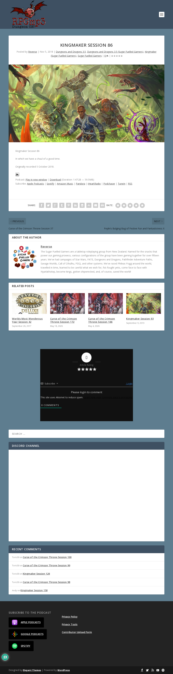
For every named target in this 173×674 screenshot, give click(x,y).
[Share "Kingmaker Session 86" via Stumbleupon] (88, 205)
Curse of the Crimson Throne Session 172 (63, 320)
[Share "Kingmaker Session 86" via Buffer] (82, 205)
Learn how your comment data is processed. (108, 397)
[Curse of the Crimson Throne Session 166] (105, 303)
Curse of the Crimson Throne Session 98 (46, 582)
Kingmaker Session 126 (36, 573)
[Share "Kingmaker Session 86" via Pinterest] (68, 205)
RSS (130, 183)
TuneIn (121, 183)
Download (55, 179)
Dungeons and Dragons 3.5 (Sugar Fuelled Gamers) (115, 51)
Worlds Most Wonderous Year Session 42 (27, 320)
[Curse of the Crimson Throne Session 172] (67, 303)
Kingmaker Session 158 (33, 590)
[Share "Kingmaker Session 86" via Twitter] (48, 205)
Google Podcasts (32, 634)
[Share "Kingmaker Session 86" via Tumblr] (61, 205)
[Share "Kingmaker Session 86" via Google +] (55, 205)
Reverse (32, 51)
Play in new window (36, 179)
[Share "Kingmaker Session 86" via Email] (95, 205)
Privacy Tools (69, 624)
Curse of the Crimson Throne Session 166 (101, 320)
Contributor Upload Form (77, 632)
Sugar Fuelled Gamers (90, 55)
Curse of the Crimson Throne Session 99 (46, 565)
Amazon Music (65, 183)
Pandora (80, 183)
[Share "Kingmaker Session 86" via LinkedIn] (75, 205)
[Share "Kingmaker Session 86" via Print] (102, 205)
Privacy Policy (70, 616)
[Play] (17, 175)
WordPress (63, 670)
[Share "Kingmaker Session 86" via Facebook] (41, 205)
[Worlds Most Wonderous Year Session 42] (29, 303)
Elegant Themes (32, 670)
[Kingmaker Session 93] (143, 303)
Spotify (50, 183)
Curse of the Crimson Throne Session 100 (47, 557)
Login (129, 383)
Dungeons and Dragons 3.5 (71, 51)
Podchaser (109, 183)
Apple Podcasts (35, 183)
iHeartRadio (94, 183)
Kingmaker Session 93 (140, 318)
